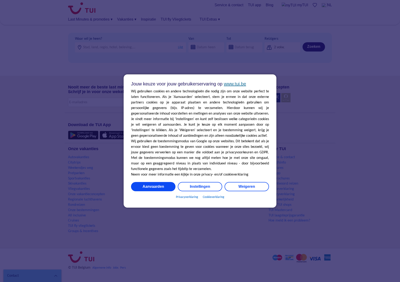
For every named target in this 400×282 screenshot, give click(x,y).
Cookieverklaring (213, 197)
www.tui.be (235, 83)
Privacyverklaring (187, 197)
